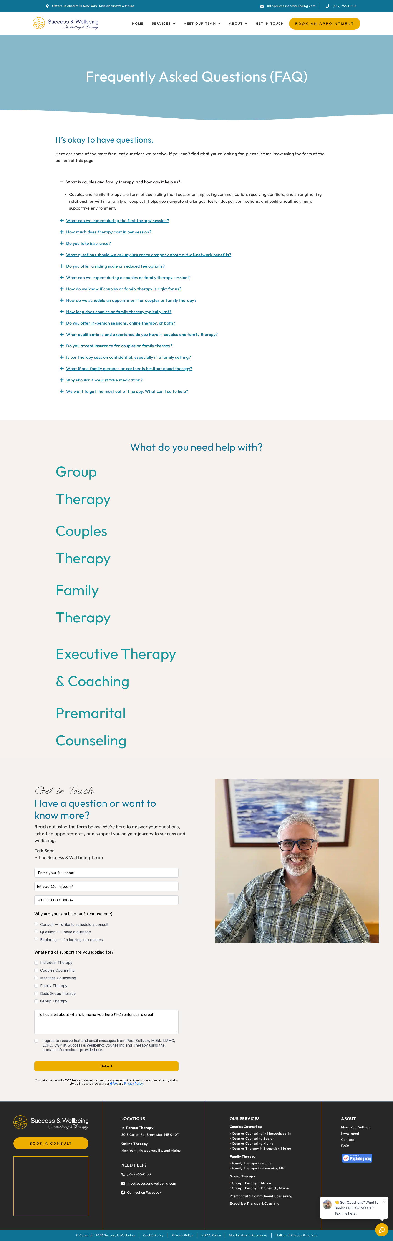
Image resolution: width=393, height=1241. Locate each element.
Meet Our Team (200, 23)
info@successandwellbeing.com (151, 1183)
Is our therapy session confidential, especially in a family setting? (128, 357)
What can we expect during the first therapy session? (117, 220)
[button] (196, 182)
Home (138, 23)
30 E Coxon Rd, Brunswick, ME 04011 (150, 1134)
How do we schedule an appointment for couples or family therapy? (131, 300)
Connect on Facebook (144, 1192)
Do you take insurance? (88, 243)
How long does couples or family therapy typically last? (119, 311)
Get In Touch (270, 23)
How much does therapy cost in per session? (108, 232)
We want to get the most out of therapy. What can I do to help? (127, 391)
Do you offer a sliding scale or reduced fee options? (115, 266)
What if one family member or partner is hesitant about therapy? (129, 368)
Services (161, 23)
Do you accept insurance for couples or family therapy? (119, 345)
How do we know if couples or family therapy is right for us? (123, 289)
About (236, 23)
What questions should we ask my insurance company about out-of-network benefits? (148, 254)
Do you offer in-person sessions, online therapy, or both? (120, 323)
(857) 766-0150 (139, 1174)
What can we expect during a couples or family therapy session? (128, 277)
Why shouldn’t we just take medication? (104, 380)
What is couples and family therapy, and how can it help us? (123, 181)
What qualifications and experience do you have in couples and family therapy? (142, 334)
